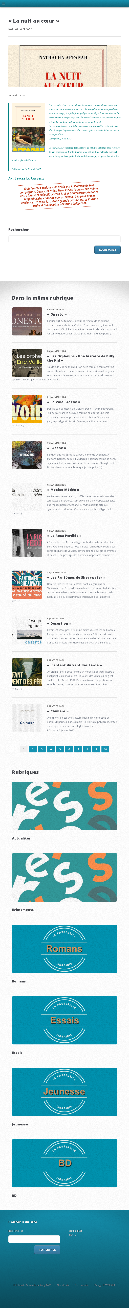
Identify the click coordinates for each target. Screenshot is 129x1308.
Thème (73, 1235)
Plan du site (63, 1285)
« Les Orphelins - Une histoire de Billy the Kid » (80, 358)
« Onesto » (57, 314)
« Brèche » (56, 448)
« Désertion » (59, 623)
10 (105, 749)
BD (14, 1195)
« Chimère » (58, 711)
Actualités (21, 838)
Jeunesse (20, 1124)
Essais (17, 1052)
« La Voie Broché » (63, 402)
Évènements (23, 909)
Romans (19, 981)
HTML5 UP (109, 1285)
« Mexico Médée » (63, 489)
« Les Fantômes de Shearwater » (76, 577)
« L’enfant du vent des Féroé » (74, 665)
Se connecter (82, 1285)
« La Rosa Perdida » (64, 535)
